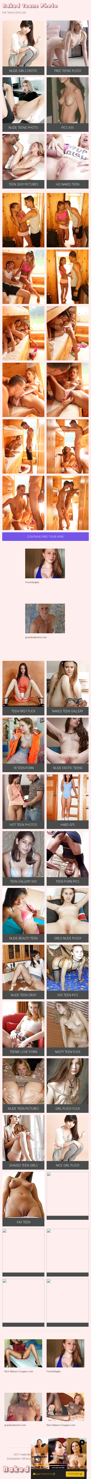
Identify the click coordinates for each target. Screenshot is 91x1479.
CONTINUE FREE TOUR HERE (45, 536)
